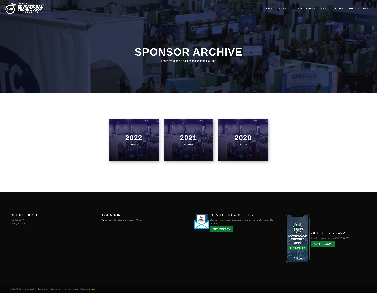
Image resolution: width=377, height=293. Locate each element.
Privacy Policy (71, 289)
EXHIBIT (283, 8)
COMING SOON (323, 243)
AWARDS (353, 8)
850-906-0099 (17, 220)
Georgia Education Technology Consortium (40, 289)
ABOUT (366, 8)
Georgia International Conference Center (123, 220)
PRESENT (297, 8)
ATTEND (269, 8)
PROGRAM (338, 8)
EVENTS (325, 8)
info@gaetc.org (17, 223)
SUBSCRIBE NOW (221, 229)
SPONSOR (310, 8)
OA (93, 289)
